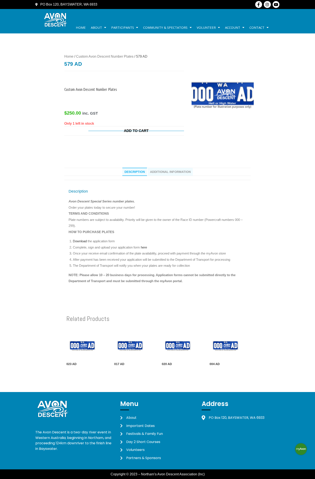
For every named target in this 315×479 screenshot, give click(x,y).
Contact (256, 27)
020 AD (167, 364)
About (96, 27)
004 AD (215, 364)
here (144, 247)
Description (134, 172)
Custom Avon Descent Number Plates (105, 56)
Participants (122, 27)
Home (81, 27)
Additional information (170, 172)
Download (80, 241)
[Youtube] (276, 4)
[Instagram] (267, 4)
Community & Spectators (165, 27)
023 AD (71, 364)
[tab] (134, 172)
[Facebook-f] (258, 4)
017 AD (119, 364)
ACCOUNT (232, 27)
